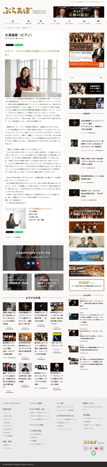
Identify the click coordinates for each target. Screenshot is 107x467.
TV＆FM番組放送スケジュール (41, 419)
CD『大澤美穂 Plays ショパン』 (41, 208)
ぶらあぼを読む (36, 430)
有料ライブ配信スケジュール (40, 416)
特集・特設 (7, 441)
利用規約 (61, 426)
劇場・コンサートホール (66, 407)
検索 (101, 77)
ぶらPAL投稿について (38, 444)
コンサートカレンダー (11, 403)
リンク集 (59, 403)
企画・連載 (7, 416)
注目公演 (7, 423)
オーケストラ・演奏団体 (66, 410)
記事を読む (7, 409)
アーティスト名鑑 (36, 425)
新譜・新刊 (7, 429)
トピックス (7, 419)
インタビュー (8, 426)
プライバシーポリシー (65, 429)
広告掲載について (63, 423)
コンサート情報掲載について (67, 419)
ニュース (7, 413)
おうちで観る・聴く (37, 409)
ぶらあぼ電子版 (36, 434)
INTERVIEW (20, 38)
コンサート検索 (36, 403)
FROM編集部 (8, 436)
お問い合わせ (89, 428)
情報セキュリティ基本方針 (93, 425)
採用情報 (87, 422)
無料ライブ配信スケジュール (40, 413)
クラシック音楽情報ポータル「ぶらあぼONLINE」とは (87, 2)
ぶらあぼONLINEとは (65, 415)
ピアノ (9, 237)
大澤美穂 (17, 237)
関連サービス (88, 403)
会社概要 (86, 415)
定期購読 (34, 441)
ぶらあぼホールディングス (93, 418)
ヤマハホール (8, 448)
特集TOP (7, 445)
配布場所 (34, 437)
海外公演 (7, 432)
